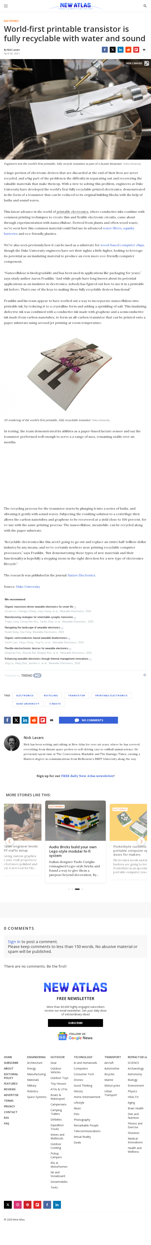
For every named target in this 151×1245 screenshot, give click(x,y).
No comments (92, 720)
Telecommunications (87, 1131)
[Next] (141, 841)
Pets (76, 1114)
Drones (78, 1080)
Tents (54, 1187)
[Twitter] (113, 50)
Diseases (133, 1133)
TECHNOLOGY (83, 1057)
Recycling (51, 695)
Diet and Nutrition (133, 1116)
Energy (31, 1068)
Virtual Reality (82, 1137)
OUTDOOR (58, 1057)
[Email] (144, 50)
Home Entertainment (87, 1097)
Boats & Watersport (58, 1097)
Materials (33, 1080)
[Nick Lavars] (12, 743)
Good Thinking (83, 1085)
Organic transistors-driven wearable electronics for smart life (39, 606)
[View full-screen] (146, 63)
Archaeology (136, 1068)
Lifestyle (79, 1102)
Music (77, 1108)
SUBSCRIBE (11, 1063)
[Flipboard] (136, 50)
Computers (81, 1068)
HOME (8, 1057)
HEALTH (133, 1097)
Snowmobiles (59, 1182)
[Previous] (10, 841)
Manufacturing (36, 1074)
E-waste (55, 703)
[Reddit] (128, 50)
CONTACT (10, 1112)
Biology (132, 1080)
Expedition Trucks (57, 1127)
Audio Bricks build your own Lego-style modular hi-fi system (73, 851)
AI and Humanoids (85, 1063)
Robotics (32, 1091)
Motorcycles (112, 1085)
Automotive (111, 1068)
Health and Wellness (135, 1150)
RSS (6, 1118)
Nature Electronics (81, 575)
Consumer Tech (84, 1074)
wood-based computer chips (122, 245)
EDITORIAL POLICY (11, 1076)
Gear (54, 1063)
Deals (77, 1142)
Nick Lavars (34, 737)
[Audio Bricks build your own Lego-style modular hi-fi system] (75, 821)
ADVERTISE (11, 1095)
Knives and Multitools (57, 1136)
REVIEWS (10, 1089)
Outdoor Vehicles (56, 1070)
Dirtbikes (56, 1119)
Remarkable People (86, 1125)
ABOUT (9, 1068)
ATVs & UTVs (59, 1089)
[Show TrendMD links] (144, 674)
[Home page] (75, 7)
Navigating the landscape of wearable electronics (32, 627)
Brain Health (136, 1108)
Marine (108, 1080)
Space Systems (36, 1097)
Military (31, 1085)
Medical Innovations (135, 1140)
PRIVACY (9, 1106)
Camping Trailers (56, 1112)
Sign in (14, 941)
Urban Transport (110, 1093)
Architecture (34, 1063)
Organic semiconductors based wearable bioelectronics (36, 637)
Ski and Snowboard (58, 1174)
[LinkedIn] (120, 50)
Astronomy (135, 1074)
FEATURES (10, 1083)
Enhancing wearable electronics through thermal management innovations (46, 658)
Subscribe (75, 1023)
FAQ (6, 1123)
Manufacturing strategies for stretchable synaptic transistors (39, 617)
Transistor (76, 695)
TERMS (8, 1100)
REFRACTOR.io (137, 1057)
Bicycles (109, 1074)
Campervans (58, 1104)
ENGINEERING (36, 1057)
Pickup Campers (56, 1155)
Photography (82, 1120)
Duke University (28, 587)
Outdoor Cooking (56, 1146)
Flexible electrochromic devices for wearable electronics (36, 648)
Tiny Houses (58, 1083)
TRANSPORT (112, 1057)
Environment (136, 1085)
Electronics (11, 21)
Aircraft (109, 1063)
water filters (112, 228)
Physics (132, 1091)
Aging (131, 1102)
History (78, 1091)
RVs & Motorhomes (59, 1164)
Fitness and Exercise (135, 1125)
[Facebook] (105, 50)
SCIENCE (133, 1063)
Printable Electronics (111, 695)
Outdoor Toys (59, 1078)
